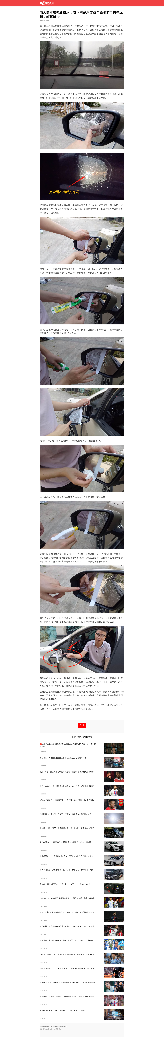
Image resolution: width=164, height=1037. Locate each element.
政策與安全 (48, 1029)
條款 (53, 1029)
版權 (60, 1029)
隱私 (57, 1029)
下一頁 (82, 725)
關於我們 (42, 1029)
